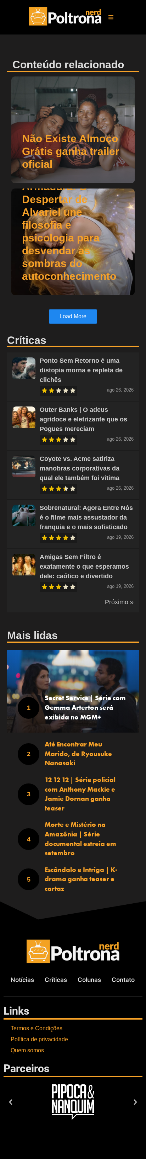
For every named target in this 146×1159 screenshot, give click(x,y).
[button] (111, 17)
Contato (123, 979)
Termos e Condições (36, 1028)
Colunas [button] (89, 979)
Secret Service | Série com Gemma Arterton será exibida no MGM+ (85, 707)
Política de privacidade (39, 1039)
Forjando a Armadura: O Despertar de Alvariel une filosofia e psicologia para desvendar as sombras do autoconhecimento (69, 225)
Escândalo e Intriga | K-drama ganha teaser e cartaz (81, 879)
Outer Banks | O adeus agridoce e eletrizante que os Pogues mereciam (83, 419)
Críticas (56, 979)
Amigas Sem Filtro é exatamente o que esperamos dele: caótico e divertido (84, 566)
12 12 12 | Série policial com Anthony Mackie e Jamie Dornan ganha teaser (80, 794)
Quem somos (27, 1050)
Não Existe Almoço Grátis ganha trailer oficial (70, 151)
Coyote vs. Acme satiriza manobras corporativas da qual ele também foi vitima (79, 468)
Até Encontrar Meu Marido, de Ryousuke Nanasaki (78, 753)
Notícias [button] (22, 979)
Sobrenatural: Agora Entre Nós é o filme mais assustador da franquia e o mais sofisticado (86, 517)
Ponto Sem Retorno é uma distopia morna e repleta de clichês (81, 370)
